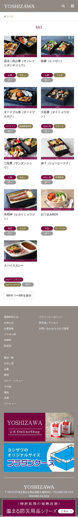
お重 (6, 369)
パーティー (10, 403)
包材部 (7, 340)
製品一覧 (9, 357)
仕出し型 (9, 363)
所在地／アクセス (48, 322)
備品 (6, 392)
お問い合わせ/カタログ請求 (54, 328)
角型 (6, 374)
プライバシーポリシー (51, 317)
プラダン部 (10, 334)
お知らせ (9, 322)
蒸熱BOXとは (11, 317)
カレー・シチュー (13, 380)
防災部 (7, 345)
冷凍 (6, 398)
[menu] (72, 6)
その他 (7, 386)
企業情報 (9, 328)
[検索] (63, 6)
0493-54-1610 (65, 492)
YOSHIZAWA (39, 487)
